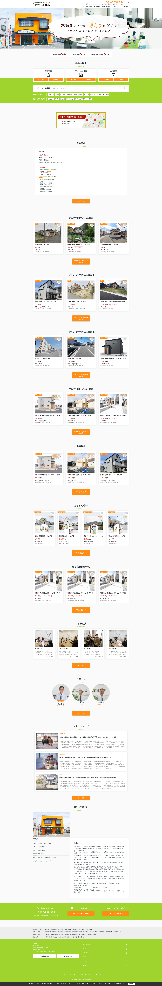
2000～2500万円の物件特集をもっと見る (81, 375)
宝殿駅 (81, 94)
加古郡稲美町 (82, 99)
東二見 (72, 937)
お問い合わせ (106, 6)
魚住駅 (76, 94)
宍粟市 (89, 99)
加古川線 (61, 934)
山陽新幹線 (72, 934)
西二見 (80, 937)
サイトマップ (116, 6)
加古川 (46, 937)
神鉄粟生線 (93, 934)
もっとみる (81, 665)
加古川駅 (51, 94)
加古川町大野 (109, 931)
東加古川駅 (69, 94)
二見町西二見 (63, 931)
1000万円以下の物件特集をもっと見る (81, 261)
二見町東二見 (117, 931)
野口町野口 (86, 931)
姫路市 (62, 99)
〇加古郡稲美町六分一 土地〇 (47, 179)
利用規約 (76, 974)
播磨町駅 (92, 94)
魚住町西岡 (48, 931)
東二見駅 (62, 94)
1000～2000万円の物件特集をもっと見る (81, 318)
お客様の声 (86, 952)
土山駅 (57, 94)
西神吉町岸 (101, 931)
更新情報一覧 (81, 201)
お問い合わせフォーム (81, 913)
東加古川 (55, 937)
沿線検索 (55, 79)
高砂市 (67, 99)
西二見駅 (86, 94)
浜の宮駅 (99, 94)
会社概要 (89, 6)
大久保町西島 (94, 931)
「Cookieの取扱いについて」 (109, 983)
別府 (76, 937)
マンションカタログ (67, 974)
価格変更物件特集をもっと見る (81, 610)
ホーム (82, 6)
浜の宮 (64, 937)
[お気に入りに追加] (59, 225)
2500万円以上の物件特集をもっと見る (81, 432)
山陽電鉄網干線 (85, 934)
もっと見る (81, 713)
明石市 (57, 99)
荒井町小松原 (79, 931)
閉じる (131, 983)
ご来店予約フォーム (115, 913)
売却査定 (125, 6)
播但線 (78, 934)
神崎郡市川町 (89, 929)
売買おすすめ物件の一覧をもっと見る (81, 553)
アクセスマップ (87, 961)
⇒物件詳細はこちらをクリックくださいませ (50, 162)
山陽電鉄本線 (54, 934)
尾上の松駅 (106, 94)
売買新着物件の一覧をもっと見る (81, 491)
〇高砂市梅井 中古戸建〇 (46, 186)
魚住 (68, 937)
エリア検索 (41, 79)
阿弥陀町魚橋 (55, 931)
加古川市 (51, 99)
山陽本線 (47, 934)
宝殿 (50, 937)
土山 (60, 937)
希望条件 (97, 6)
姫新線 (66, 934)
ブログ (84, 957)
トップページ (86, 944)
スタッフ (85, 948)
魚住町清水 (71, 931)
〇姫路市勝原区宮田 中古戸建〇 (48, 169)
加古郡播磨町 (74, 99)
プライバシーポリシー (86, 974)
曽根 (84, 937)
